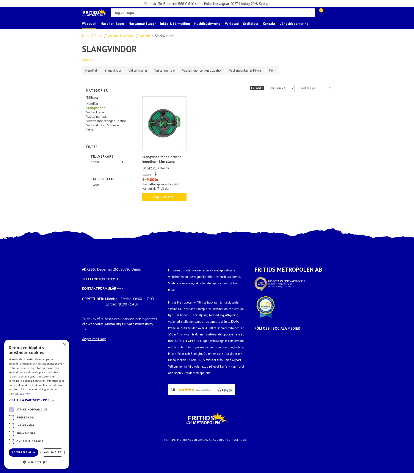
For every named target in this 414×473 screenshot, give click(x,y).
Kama (95, 162)
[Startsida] (95, 13)
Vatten (144, 35)
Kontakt (269, 23)
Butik (98, 35)
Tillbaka (92, 97)
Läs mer (25, 393)
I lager (95, 184)
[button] (201, 389)
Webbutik (89, 23)
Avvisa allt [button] (52, 452)
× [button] (64, 344)
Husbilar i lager (112, 23)
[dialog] (36, 404)
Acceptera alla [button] (23, 452)
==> (120, 288)
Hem (85, 35)
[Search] (310, 12)
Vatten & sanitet (121, 35)
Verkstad (232, 23)
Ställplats (251, 23)
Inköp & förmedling (175, 23)
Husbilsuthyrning (207, 23)
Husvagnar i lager (142, 23)
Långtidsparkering (294, 23)
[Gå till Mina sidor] (327, 12)
